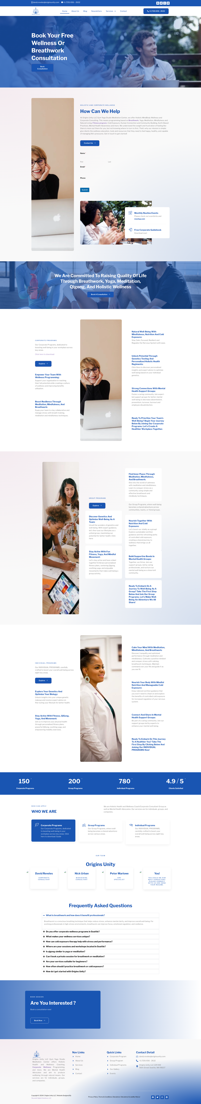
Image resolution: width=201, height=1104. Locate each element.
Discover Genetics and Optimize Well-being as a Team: (102, 519)
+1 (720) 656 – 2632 (71, 2)
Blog (85, 11)
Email (83, 167)
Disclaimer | (117, 1097)
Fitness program (100, 123)
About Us (75, 11)
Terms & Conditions (105, 1097)
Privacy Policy (93, 1097)
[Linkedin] (168, 3)
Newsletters (96, 11)
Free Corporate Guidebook (147, 230)
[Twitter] (161, 3)
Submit (85, 190)
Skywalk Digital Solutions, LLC (41, 1098)
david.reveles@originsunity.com (46, 2)
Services (109, 11)
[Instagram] (164, 3)
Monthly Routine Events (146, 213)
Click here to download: (45, 354)
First (81, 162)
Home (64, 11)
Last (109, 162)
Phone (82, 178)
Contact (123, 11)
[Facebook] (157, 3)
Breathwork (134, 120)
